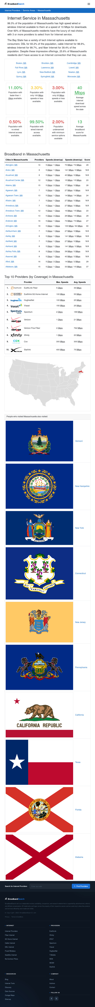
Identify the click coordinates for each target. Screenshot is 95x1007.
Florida (78, 809)
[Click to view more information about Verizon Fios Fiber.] (16, 328)
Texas (77, 762)
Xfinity (51, 935)
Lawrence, (47, 67)
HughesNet (53, 951)
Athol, (10, 261)
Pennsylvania (81, 667)
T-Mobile (52, 955)
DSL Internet (9, 947)
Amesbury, (12, 205)
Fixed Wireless (10, 951)
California (79, 714)
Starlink (52, 967)
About (51, 979)
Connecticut (80, 573)
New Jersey (80, 622)
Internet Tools (10, 983)
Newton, (73, 72)
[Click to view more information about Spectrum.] (16, 312)
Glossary (8, 987)
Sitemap (8, 999)
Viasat (51, 947)
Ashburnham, (13, 231)
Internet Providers (11, 931)
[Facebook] (51, 999)
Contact (52, 987)
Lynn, (21, 72)
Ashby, (10, 236)
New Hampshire (82, 486)
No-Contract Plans (11, 959)
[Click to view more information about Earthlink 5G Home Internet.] (16, 294)
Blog (6, 979)
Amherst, (11, 215)
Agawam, (11, 190)
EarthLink (52, 931)
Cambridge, (74, 63)
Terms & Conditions (17, 917)
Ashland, (11, 246)
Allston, (11, 200)
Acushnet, (12, 175)
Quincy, (21, 76)
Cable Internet (10, 943)
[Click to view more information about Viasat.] (16, 305)
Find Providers (82, 886)
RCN (51, 959)
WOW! (51, 963)
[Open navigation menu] (89, 4)
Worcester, (73, 76)
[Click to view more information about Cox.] (16, 341)
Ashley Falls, (13, 251)
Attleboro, (11, 266)
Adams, (11, 185)
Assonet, (11, 256)
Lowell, (74, 67)
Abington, (11, 164)
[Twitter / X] (56, 999)
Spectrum (52, 943)
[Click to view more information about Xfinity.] (16, 335)
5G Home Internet (11, 939)
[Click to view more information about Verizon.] (16, 319)
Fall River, (21, 67)
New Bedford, (47, 72)
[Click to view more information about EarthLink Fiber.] (16, 288)
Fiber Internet (9, 935)
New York (79, 527)
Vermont (79, 441)
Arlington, (11, 225)
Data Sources (10, 991)
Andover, (11, 220)
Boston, (21, 63)
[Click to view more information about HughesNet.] (16, 300)
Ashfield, (11, 241)
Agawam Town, (14, 195)
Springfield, (47, 76)
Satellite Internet (11, 955)
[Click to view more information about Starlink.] (16, 349)
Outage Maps (10, 995)
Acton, (10, 170)
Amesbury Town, (15, 210)
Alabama (79, 857)
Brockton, (47, 63)
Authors (52, 983)
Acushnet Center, (15, 180)
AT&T (51, 939)
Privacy (7, 917)
